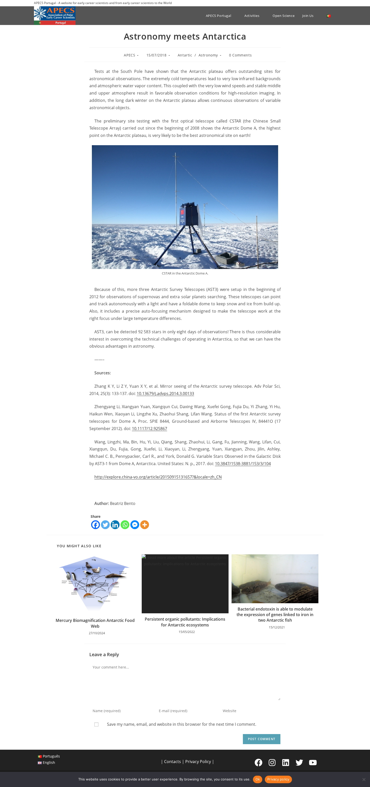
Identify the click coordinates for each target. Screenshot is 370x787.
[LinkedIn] (285, 762)
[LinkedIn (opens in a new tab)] (329, 3)
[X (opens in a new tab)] (311, 3)
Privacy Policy (198, 761)
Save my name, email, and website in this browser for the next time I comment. (181, 724)
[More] (144, 524)
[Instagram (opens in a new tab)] (323, 3)
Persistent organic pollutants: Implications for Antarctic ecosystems (185, 621)
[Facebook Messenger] (134, 524)
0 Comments (240, 55)
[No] (363, 779)
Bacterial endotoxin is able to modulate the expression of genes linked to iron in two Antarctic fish (275, 614)
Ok (257, 779)
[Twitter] (105, 524)
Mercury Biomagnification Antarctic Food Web (95, 623)
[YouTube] (312, 762)
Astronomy (208, 55)
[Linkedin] (115, 524)
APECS (129, 55)
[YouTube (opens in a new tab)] (334, 3)
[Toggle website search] (337, 15)
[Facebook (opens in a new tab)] (317, 3)
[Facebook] (95, 524)
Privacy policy (278, 779)
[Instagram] (272, 762)
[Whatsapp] (125, 524)
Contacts (172, 761)
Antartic (185, 55)
